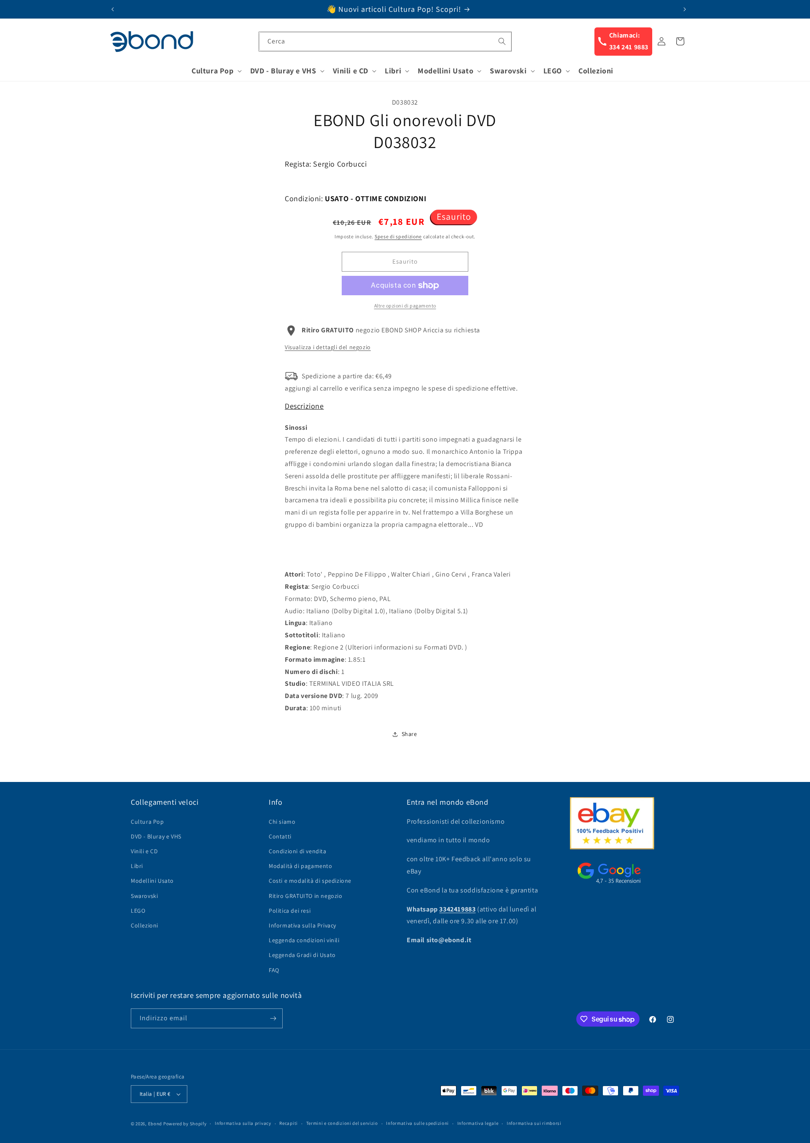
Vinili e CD (144, 851)
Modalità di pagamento (300, 866)
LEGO (138, 910)
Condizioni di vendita (298, 851)
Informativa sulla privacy (243, 1123)
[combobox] (385, 41)
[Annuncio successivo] (684, 9)
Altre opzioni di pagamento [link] (405, 305)
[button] (215, 71)
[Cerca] (502, 41)
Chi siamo (282, 821)
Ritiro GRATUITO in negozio (306, 896)
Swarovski (144, 896)
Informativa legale (478, 1123)
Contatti (280, 836)
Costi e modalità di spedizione (310, 880)
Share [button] (409, 734)
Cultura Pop (147, 821)
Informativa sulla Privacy (302, 925)
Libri (137, 866)
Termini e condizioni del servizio (342, 1123)
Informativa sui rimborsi (534, 1123)
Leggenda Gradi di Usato (302, 955)
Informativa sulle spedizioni (417, 1123)
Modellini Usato (152, 880)
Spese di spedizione (398, 236)
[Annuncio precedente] (112, 9)
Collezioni (144, 925)
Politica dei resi (289, 910)
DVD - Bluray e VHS (156, 836)
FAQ (274, 970)
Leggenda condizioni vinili (304, 940)
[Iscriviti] (273, 1018)
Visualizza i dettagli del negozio (328, 347)
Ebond (155, 1124)
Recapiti (288, 1123)
